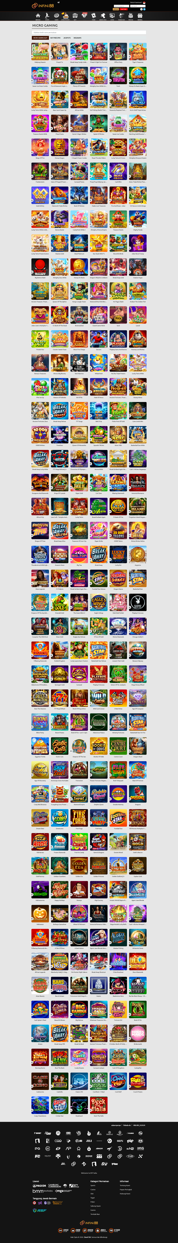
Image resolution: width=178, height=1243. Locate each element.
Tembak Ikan (95, 1214)
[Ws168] (115, 1164)
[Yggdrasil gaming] (58, 1156)
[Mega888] (99, 1156)
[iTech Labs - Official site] (66, 1186)
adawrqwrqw (116, 1125)
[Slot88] (130, 1148)
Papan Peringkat (126, 1189)
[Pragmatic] (89, 1133)
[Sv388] (104, 1164)
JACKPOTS (67, 38)
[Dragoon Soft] (79, 1156)
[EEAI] (120, 1140)
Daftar (123, 9)
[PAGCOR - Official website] (40, 1186)
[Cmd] (48, 1133)
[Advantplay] (68, 1148)
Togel (93, 1198)
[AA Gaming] (63, 1164)
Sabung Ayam (96, 1206)
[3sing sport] (68, 1133)
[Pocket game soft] (37, 1148)
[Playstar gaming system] (109, 1148)
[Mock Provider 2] (73, 1164)
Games (93, 1210)
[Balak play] (94, 1164)
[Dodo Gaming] (68, 1156)
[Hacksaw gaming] (89, 1156)
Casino (93, 1189)
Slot (92, 1193)
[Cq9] (58, 1140)
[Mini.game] (130, 1133)
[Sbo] (37, 1133)
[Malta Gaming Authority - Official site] (64, 1192)
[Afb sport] (79, 1133)
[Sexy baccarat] (99, 1133)
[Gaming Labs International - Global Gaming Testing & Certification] (75, 1186)
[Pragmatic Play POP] (130, 1140)
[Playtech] (58, 1148)
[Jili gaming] (89, 1140)
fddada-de (127, 1125)
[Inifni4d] (84, 1164)
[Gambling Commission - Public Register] (55, 1186)
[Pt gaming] (48, 1148)
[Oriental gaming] (79, 1140)
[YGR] (130, 1156)
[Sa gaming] (99, 1140)
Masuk (115, 9)
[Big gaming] (37, 1140)
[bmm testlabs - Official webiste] (44, 1192)
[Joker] (99, 1148)
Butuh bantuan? (136, 2)
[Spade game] (79, 1148)
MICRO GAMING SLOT (40, 38)
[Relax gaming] (120, 1156)
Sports (93, 1185)
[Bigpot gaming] (68, 1140)
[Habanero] (89, 1148)
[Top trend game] (48, 1140)
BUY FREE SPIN (55, 38)
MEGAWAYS (77, 38)
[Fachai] (37, 1156)
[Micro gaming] (109, 1140)
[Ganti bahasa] (144, 2)
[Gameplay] (109, 1133)
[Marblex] (140, 1156)
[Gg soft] (140, 1140)
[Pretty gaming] (120, 1133)
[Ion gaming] (109, 1156)
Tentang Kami (125, 1185)
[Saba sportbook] (58, 1133)
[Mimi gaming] (140, 1148)
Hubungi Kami (125, 1193)
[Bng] (120, 1148)
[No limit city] (48, 1156)
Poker (93, 1202)
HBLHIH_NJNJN (139, 1125)
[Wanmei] (140, 1133)
